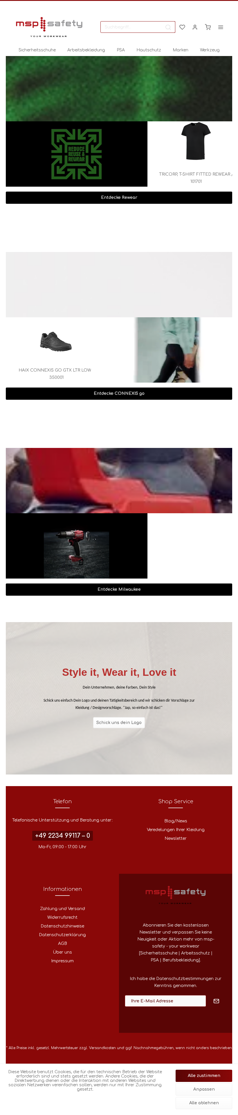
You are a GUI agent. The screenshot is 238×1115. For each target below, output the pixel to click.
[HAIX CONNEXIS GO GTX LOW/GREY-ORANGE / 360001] (71, 336)
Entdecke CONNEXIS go (119, 393)
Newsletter (176, 838)
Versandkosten (102, 1048)
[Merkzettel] (182, 27)
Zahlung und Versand (62, 909)
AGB (62, 943)
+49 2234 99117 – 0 (62, 835)
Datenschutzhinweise (62, 926)
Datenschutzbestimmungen (185, 979)
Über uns (62, 952)
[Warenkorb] (208, 27)
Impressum (62, 961)
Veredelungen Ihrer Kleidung (176, 830)
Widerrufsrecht (62, 917)
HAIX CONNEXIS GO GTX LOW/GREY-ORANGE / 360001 (71, 374)
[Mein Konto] (195, 27)
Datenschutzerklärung (62, 935)
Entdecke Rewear (119, 197)
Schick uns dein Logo (119, 722)
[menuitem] (137, 27)
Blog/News (175, 821)
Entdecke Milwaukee (119, 589)
